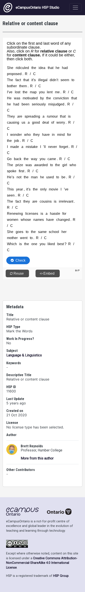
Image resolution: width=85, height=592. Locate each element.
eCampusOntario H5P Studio (37, 7)
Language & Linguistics (24, 355)
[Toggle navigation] (75, 7)
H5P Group (61, 576)
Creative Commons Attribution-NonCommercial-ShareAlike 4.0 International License (41, 562)
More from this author (37, 458)
